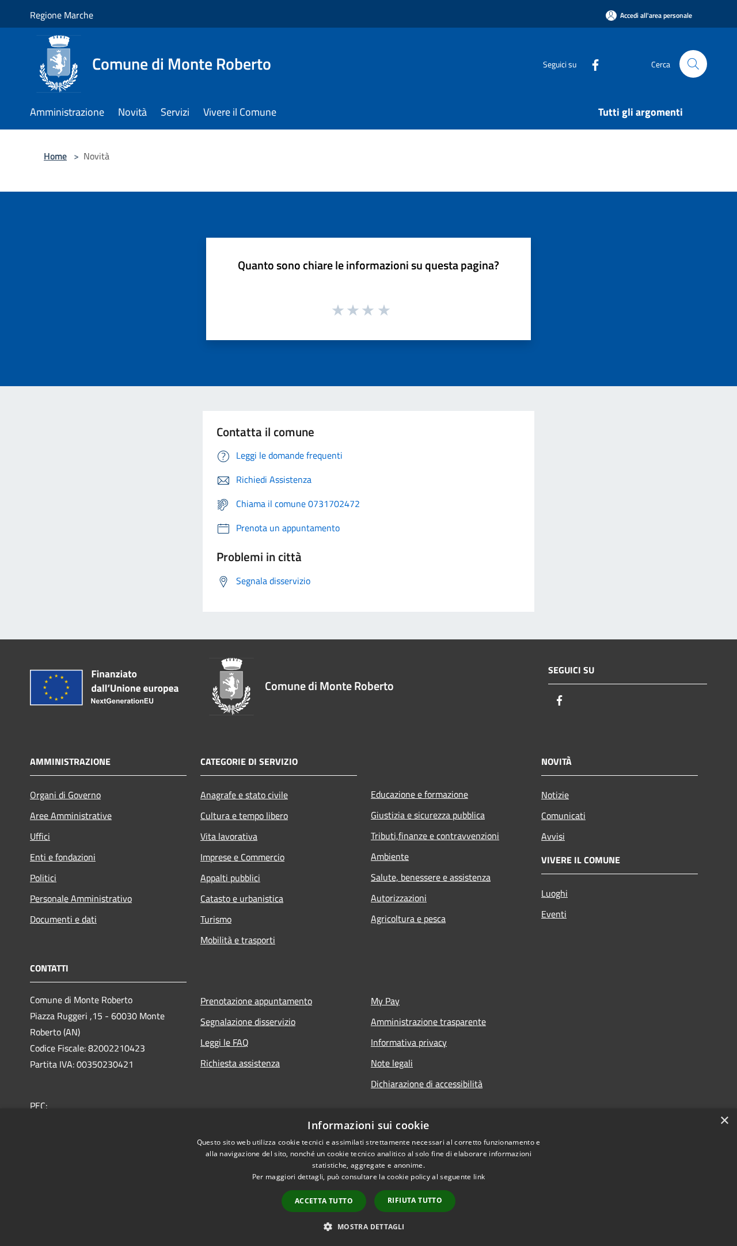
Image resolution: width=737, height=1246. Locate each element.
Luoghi (554, 893)
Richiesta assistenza (240, 1063)
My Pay (385, 1001)
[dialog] (368, 1177)
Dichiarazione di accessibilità (427, 1084)
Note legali (392, 1063)
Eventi (554, 914)
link (479, 1177)
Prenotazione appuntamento (256, 1001)
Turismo (215, 919)
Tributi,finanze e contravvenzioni (435, 836)
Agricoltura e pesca (408, 918)
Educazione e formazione (419, 794)
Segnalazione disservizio (247, 1021)
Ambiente (390, 856)
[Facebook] (590, 63)
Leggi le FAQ (224, 1042)
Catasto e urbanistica (241, 898)
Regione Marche (61, 15)
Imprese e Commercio (242, 857)
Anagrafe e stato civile (244, 795)
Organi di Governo (65, 795)
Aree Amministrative (71, 815)
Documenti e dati (63, 919)
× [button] (724, 1121)
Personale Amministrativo (81, 898)
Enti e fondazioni (63, 857)
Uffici (40, 836)
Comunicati (563, 815)
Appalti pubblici (230, 878)
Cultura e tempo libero (244, 815)
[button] (368, 1226)
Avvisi (553, 836)
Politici (43, 878)
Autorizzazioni (399, 898)
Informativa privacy (409, 1042)
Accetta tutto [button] (324, 1201)
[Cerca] (693, 64)
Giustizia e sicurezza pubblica (428, 815)
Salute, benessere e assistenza (431, 877)
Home (55, 156)
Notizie (555, 795)
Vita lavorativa (228, 836)
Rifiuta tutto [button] (415, 1200)
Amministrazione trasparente (428, 1021)
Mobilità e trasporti (237, 940)
